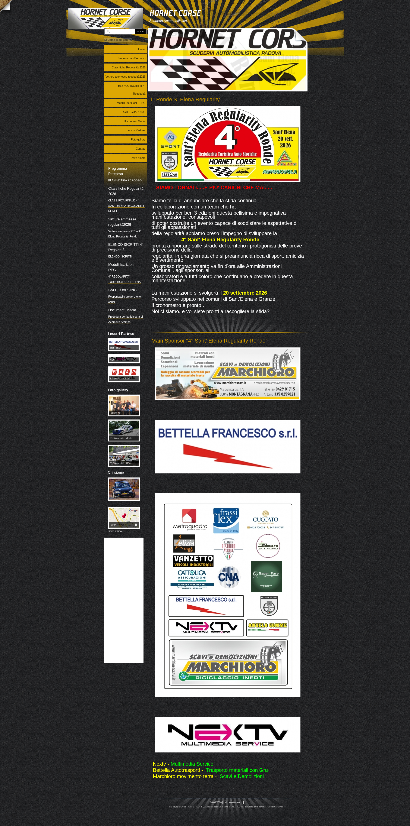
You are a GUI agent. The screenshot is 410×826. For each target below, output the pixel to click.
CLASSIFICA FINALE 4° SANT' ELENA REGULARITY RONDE (126, 216)
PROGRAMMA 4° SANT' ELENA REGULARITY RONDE (123, 186)
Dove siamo (138, 157)
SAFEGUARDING (134, 112)
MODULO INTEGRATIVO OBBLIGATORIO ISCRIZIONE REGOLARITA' (125, 292)
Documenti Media (134, 121)
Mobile (282, 807)
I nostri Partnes (135, 130)
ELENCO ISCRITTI (120, 267)
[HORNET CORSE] (105, 18)
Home (141, 49)
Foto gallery (138, 139)
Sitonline (261, 807)
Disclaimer (272, 807)
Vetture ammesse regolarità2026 (125, 76)
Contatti (140, 148)
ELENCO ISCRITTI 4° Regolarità (131, 89)
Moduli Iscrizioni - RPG (131, 102)
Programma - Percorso (131, 58)
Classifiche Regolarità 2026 (128, 67)
